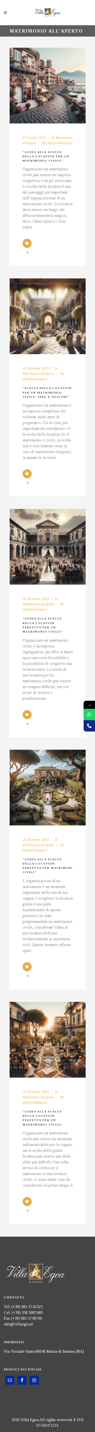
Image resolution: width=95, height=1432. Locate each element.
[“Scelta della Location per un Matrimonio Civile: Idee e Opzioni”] (48, 316)
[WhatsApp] (89, 714)
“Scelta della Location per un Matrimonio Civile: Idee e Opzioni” (47, 392)
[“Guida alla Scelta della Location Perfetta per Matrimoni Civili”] (48, 787)
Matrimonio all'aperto (38, 374)
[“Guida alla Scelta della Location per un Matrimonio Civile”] (48, 85)
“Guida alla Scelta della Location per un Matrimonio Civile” (46, 156)
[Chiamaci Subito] (89, 726)
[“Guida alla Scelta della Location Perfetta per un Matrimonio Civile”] (48, 547)
